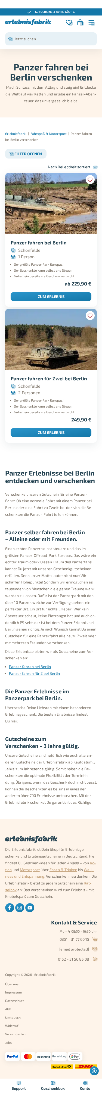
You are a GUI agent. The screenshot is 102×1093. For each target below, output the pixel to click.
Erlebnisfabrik (15, 133)
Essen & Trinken (63, 869)
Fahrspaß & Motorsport (48, 133)
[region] (51, 12)
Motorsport (30, 869)
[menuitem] (9, 907)
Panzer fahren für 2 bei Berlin (34, 673)
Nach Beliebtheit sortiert (69, 166)
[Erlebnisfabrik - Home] (28, 22)
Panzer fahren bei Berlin (30, 666)
